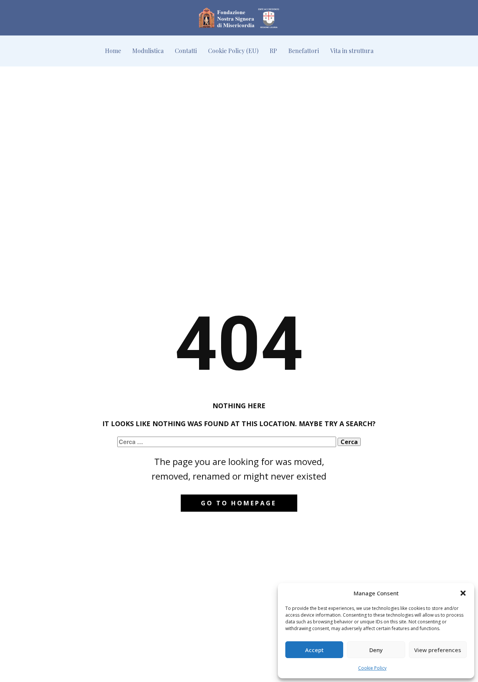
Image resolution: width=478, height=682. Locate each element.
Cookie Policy (372, 668)
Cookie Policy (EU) (233, 51)
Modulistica (148, 51)
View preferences (437, 650)
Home (113, 51)
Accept (314, 650)
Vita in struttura (351, 51)
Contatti (186, 51)
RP (273, 51)
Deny (376, 650)
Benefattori (303, 51)
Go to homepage (238, 503)
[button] (463, 593)
